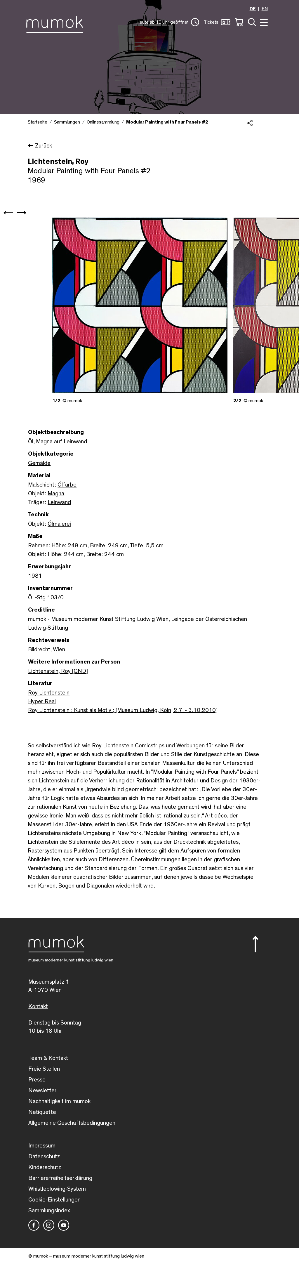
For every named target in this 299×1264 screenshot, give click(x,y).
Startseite (37, 122)
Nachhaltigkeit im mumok (59, 1101)
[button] (167, 22)
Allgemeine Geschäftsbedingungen (71, 1123)
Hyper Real (42, 701)
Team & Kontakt (48, 1058)
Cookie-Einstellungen (54, 1200)
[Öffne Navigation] (263, 22)
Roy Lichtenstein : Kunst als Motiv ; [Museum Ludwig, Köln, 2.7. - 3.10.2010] (123, 710)
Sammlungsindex (49, 1210)
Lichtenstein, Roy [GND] (58, 671)
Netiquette (42, 1112)
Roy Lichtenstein (48, 693)
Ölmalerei (59, 524)
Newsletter (42, 1090)
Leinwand (59, 502)
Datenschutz (44, 1156)
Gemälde (39, 463)
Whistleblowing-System (57, 1189)
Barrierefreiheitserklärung (60, 1178)
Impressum (41, 1146)
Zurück (43, 146)
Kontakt (38, 1006)
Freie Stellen (44, 1069)
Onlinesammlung (103, 122)
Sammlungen (67, 122)
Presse (37, 1080)
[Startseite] (56, 23)
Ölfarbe (67, 485)
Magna (56, 493)
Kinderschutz (44, 1167)
